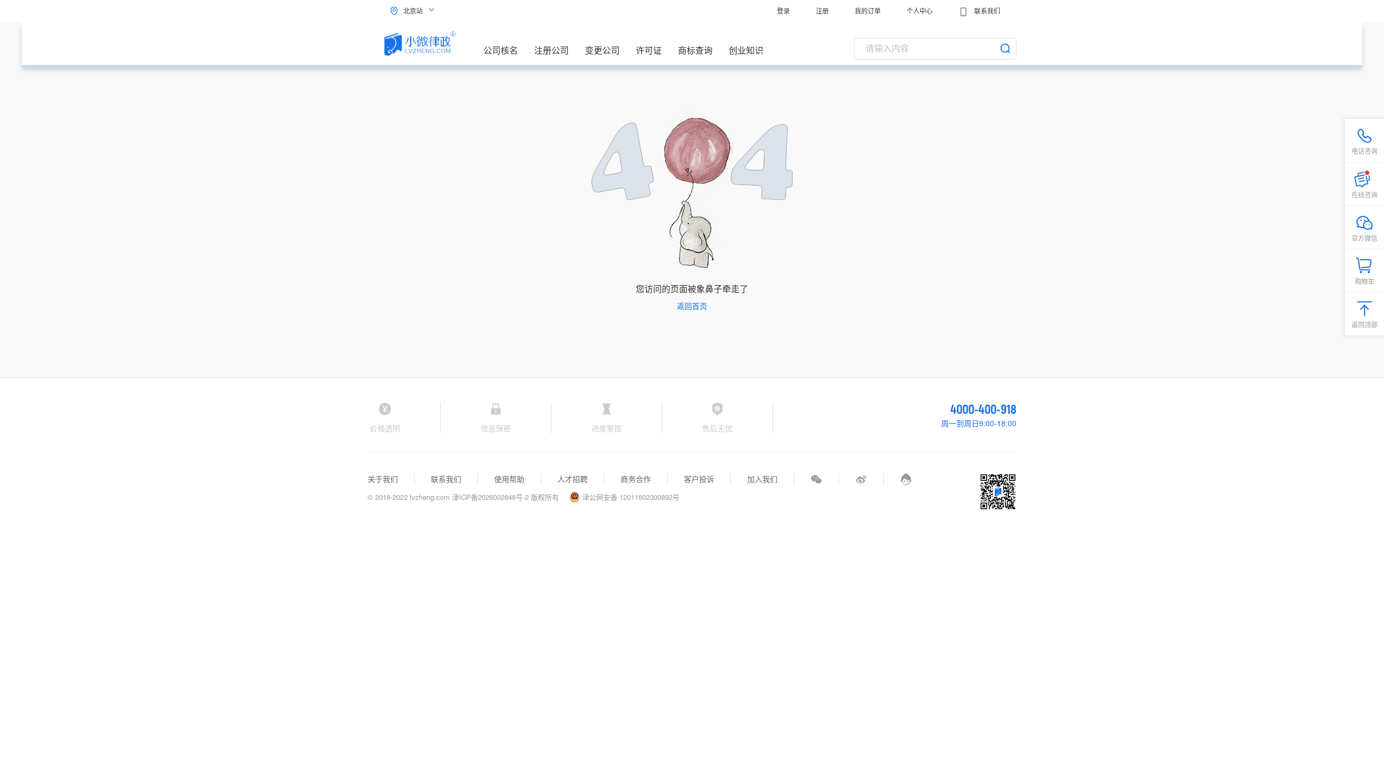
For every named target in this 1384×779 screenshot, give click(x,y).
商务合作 (636, 478)
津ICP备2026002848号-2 (490, 497)
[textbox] (935, 49)
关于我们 (383, 478)
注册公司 (551, 50)
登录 (783, 10)
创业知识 (746, 50)
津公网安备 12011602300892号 (630, 497)
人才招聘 (572, 478)
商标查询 (695, 50)
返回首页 (692, 305)
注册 (822, 10)
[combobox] (935, 49)
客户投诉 (699, 478)
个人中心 (920, 10)
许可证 (649, 50)
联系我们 (986, 10)
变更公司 (602, 50)
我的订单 (868, 10)
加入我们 (762, 478)
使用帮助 (509, 478)
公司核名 (500, 50)
